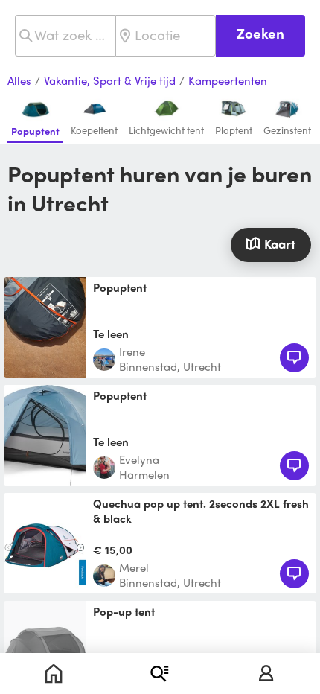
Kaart (279, 243)
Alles (19, 81)
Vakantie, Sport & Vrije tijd (110, 81)
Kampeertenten (227, 81)
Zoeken (260, 33)
